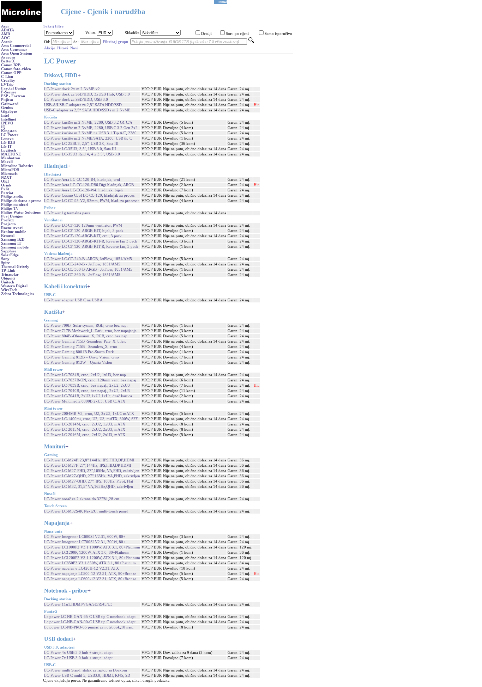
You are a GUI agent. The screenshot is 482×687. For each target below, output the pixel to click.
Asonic (6, 42)
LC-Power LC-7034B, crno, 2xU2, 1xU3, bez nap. (85, 375)
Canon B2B (10, 65)
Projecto (8, 224)
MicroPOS (10, 170)
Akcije (49, 48)
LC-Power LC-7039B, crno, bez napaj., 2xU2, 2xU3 (87, 385)
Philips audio (12, 197)
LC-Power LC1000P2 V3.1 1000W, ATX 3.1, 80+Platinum (92, 547)
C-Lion (7, 77)
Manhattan (10, 158)
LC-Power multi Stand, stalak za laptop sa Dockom (85, 670)
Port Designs (12, 216)
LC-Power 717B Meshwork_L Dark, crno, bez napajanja (90, 331)
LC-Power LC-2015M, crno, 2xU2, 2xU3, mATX (84, 429)
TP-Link (8, 270)
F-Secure (8, 92)
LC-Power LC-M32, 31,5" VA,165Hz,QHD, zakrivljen (88, 487)
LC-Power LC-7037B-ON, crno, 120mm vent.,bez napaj (90, 380)
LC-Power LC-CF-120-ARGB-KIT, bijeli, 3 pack (83, 231)
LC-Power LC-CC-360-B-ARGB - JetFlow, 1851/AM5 (88, 269)
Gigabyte (9, 112)
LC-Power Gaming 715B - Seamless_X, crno (80, 347)
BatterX (8, 61)
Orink (6, 185)
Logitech (8, 150)
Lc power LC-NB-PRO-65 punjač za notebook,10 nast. (89, 627)
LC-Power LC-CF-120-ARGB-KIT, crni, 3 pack (83, 236)
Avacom (8, 57)
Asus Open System (16, 53)
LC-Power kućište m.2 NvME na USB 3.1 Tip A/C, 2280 (90, 133)
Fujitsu (7, 100)
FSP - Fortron (13, 96)
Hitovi (62, 48)
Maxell (7, 162)
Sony (5, 259)
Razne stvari (12, 228)
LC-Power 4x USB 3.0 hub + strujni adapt (78, 653)
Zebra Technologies (17, 294)
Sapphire (8, 251)
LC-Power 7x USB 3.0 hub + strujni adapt (78, 658)
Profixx (7, 220)
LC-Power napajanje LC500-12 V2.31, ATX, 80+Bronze (90, 574)
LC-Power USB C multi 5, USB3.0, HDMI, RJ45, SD (87, 675)
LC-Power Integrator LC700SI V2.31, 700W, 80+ (84, 542)
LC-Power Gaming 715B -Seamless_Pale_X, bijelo (85, 341)
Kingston (9, 131)
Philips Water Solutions (21, 212)
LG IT (6, 146)
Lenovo (7, 139)
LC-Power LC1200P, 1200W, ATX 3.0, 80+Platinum (86, 552)
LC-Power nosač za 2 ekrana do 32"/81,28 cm (81, 499)
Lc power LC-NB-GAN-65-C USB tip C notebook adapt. (90, 617)
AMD (5, 34)
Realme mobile (13, 232)
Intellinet (8, 119)
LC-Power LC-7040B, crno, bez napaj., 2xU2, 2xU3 (87, 391)
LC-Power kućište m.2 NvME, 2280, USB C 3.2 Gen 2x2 (91, 128)
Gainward (9, 104)
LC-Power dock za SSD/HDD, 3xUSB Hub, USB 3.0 (87, 94)
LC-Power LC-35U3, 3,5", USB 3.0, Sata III (80, 149)
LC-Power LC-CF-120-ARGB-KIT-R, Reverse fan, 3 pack (91, 247)
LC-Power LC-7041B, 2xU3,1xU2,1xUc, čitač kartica (88, 396)
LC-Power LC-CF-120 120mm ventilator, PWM (83, 225)
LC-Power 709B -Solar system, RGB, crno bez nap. (86, 325)
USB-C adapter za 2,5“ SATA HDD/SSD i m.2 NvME (87, 110)
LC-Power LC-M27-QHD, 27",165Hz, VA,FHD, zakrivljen (92, 476)
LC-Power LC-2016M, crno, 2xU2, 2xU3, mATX (84, 435)
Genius (7, 108)
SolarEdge (10, 255)
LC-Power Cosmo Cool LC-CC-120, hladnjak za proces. (89, 195)
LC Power (9, 135)
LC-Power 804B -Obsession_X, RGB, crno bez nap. (86, 336)
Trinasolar (10, 274)
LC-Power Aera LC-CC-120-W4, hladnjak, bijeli (83, 190)
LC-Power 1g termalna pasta (67, 213)
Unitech (7, 282)
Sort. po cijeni (237, 34)
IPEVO (7, 123)
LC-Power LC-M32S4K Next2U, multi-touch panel (86, 511)
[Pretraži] (251, 42)
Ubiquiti (8, 278)
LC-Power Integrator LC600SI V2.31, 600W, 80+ (84, 537)
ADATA (7, 30)
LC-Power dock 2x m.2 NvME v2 (72, 89)
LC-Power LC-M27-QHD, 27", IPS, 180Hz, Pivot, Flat (88, 481)
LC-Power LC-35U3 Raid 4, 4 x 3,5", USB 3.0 (82, 154)
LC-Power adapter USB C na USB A (73, 300)
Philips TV (10, 208)
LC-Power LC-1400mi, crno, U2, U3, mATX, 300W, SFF (91, 419)
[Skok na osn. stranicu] (21, 21)
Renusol (7, 236)
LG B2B (8, 143)
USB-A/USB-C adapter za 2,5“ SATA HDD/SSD (83, 105)
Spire (5, 263)
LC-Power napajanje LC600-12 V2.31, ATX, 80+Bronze (90, 579)
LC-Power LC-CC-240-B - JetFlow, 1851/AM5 (82, 264)
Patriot (7, 193)
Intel (5, 115)
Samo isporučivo (278, 34)
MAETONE (11, 154)
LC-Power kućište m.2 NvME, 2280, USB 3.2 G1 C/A (88, 122)
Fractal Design (13, 88)
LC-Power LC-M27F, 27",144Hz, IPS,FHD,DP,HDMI (87, 465)
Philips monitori (14, 205)
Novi (74, 48)
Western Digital (14, 286)
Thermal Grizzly (15, 267)
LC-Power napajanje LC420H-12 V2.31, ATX (81, 568)
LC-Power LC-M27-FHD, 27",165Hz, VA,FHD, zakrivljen (91, 471)
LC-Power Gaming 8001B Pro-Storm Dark (79, 352)
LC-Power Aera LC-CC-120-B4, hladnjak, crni (82, 180)
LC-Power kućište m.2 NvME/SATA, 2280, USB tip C (88, 138)
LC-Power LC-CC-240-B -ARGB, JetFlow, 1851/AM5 (88, 259)
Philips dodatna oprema (21, 201)
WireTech (9, 290)
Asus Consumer (14, 49)
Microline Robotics (17, 166)
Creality (8, 80)
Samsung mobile (15, 247)
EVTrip (7, 84)
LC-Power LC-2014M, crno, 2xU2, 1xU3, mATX (84, 424)
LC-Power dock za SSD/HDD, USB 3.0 (76, 100)
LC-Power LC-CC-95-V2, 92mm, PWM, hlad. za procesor (91, 201)
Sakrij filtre (53, 26)
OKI (5, 181)
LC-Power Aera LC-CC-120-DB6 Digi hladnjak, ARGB (89, 185)
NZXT (6, 177)
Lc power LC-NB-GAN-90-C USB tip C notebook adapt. (90, 622)
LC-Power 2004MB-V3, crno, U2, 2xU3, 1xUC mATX (89, 414)
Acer (5, 26)
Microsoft (9, 174)
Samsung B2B (12, 239)
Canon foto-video (16, 69)
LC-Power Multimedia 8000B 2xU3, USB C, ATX (84, 401)
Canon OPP (11, 73)
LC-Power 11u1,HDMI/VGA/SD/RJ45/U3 (78, 604)
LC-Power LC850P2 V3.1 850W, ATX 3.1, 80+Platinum (90, 563)
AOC (5, 38)
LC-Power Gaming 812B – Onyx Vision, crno (81, 357)
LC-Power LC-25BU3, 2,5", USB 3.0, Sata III (81, 144)
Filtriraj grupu (115, 42)
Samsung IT (11, 243)
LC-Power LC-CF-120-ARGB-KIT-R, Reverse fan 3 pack (90, 241)
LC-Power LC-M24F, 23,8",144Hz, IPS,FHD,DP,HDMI (89, 460)
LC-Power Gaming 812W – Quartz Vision (78, 362)
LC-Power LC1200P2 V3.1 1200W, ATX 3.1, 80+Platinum (92, 558)
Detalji (206, 34)
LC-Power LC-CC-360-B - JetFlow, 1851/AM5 (82, 275)
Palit (5, 189)
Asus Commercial (16, 46)
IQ (3, 127)
